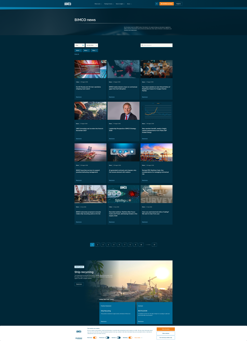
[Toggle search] (156, 3)
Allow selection (165, 333)
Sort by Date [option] (90, 45)
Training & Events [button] (108, 4)
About (128, 4)
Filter (77, 45)
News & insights (119, 4)
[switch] (107, 338)
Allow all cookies (166, 329)
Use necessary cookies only (166, 337)
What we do (97, 4)
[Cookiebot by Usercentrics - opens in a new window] (78, 338)
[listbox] (92, 45)
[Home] (68, 3)
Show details (137, 337)
